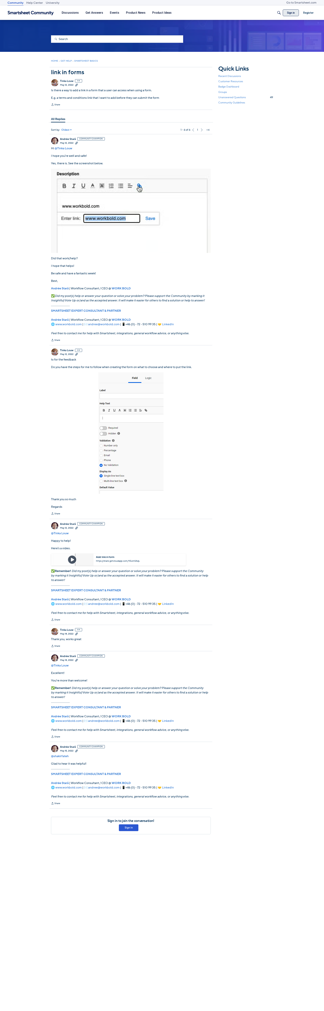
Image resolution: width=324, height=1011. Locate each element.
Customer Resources (230, 81)
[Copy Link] (76, 85)
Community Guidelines (231, 102)
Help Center (34, 3)
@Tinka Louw (63, 148)
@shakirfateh (60, 756)
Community (15, 3)
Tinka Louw (67, 81)
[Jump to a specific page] (208, 130)
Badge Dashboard (228, 86)
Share (55, 105)
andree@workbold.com (104, 324)
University (52, 3)
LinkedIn (168, 324)
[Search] (279, 12)
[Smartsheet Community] (31, 12)
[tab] (58, 119)
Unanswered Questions (245, 97)
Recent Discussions (229, 76)
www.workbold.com (68, 324)
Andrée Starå (68, 139)
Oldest (65, 130)
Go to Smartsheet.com (301, 3)
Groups (222, 92)
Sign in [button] (129, 827)
